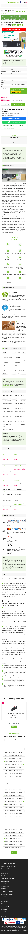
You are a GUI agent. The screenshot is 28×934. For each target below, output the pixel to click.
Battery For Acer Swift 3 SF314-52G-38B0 (14, 764)
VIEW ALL (14, 726)
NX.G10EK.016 (5, 362)
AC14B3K (17, 367)
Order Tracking (4, 883)
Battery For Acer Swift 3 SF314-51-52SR (13, 813)
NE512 (4, 365)
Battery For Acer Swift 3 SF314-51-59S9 (13, 770)
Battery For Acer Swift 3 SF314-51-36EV (13, 761)
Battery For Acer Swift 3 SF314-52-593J (13, 838)
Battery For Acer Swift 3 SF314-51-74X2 (13, 844)
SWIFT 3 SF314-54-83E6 (20, 421)
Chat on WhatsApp (15, 122)
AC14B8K (17, 373)
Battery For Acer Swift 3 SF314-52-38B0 (13, 819)
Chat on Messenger (15, 118)
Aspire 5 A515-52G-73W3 (20, 400)
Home (2, 10)
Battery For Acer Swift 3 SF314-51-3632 (13, 841)
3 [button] (11, 723)
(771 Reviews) (10, 95)
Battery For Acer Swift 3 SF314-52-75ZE (13, 752)
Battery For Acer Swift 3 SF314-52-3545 (13, 789)
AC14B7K (17, 365)
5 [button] (14, 723)
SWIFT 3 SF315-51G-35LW (8, 429)
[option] (14, 40)
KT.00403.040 (5, 375)
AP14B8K (17, 354)
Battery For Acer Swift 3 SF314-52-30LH (13, 816)
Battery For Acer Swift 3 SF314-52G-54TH (14, 801)
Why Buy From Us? (5, 868)
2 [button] (9, 723)
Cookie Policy (4, 911)
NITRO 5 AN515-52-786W (8, 411)
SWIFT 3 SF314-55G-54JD (20, 424)
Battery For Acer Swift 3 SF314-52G (13, 835)
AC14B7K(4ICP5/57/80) (7, 357)
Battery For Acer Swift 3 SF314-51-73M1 (14, 810)
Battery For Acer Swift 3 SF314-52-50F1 (13, 779)
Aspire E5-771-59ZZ (6, 408)
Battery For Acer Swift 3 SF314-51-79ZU (13, 773)
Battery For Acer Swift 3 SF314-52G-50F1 (14, 786)
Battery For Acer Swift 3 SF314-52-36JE (13, 795)
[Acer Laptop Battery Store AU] (14, 2)
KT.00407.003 (17, 362)
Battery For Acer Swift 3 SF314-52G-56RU (14, 755)
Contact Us (3, 896)
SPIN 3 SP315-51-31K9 (19, 416)
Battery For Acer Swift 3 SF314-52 (13, 739)
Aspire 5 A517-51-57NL (7, 406)
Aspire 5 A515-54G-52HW (20, 403)
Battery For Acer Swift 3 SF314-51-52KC (13, 746)
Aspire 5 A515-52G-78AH (7, 403)
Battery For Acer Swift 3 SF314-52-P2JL (13, 832)
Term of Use (3, 914)
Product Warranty (5, 873)
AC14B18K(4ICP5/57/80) (20, 360)
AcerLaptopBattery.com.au (13, 926)
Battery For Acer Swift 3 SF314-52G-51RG (14, 847)
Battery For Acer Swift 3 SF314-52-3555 (13, 807)
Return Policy (4, 916)
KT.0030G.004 (17, 357)
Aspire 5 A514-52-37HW (19, 395)
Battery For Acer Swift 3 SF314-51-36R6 (13, 742)
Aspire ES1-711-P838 (19, 408)
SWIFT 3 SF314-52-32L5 (7, 421)
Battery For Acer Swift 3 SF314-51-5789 (13, 829)
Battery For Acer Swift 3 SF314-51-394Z (13, 826)
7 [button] (18, 723)
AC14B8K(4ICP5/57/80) (19, 370)
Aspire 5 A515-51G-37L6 (19, 398)
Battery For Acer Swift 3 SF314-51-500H (13, 767)
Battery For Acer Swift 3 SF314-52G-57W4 (14, 783)
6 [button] (16, 723)
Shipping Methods (5, 881)
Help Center (3, 899)
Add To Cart (18, 104)
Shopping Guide (4, 901)
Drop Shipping (4, 888)
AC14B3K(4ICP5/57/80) (19, 352)
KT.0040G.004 (5, 354)
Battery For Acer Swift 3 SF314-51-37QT (13, 758)
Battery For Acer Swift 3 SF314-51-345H (13, 823)
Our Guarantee (4, 871)
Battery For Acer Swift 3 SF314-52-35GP (14, 792)
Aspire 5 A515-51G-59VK (7, 400)
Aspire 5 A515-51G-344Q (7, 398)
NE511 (4, 370)
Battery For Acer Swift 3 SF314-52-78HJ (13, 776)
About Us (3, 875)
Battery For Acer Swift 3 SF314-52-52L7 (13, 804)
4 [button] (13, 723)
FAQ (2, 903)
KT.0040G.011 (5, 367)
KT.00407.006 (5, 360)
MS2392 (4, 352)
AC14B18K (5, 373)
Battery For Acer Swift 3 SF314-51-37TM (14, 798)
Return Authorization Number (7, 894)
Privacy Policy (4, 909)
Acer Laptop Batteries (9, 10)
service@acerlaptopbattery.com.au (8, 866)
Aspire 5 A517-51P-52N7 (20, 406)
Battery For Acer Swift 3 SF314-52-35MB (14, 749)
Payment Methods (5, 886)
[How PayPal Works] (20, 922)
